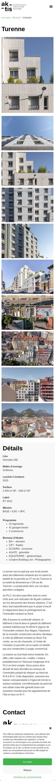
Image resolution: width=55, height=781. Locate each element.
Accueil (6, 18)
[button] (50, 728)
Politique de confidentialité (27, 777)
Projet (17, 18)
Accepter (27, 762)
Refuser (27, 770)
